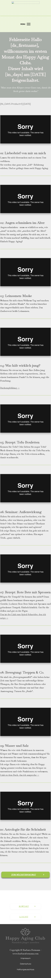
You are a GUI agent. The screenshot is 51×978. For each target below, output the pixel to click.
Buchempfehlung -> (10, 387)
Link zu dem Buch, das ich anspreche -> (19, 775)
